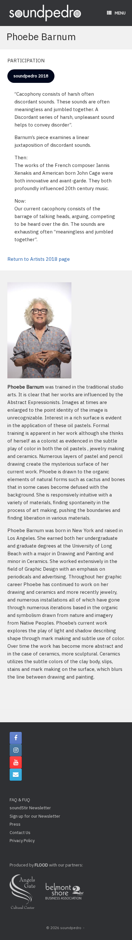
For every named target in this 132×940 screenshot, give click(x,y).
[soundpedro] (44, 13)
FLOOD (41, 865)
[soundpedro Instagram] (16, 750)
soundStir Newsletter (30, 808)
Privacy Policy (22, 840)
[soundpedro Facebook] (16, 738)
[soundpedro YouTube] (16, 762)
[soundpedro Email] (16, 775)
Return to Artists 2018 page (38, 259)
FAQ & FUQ (20, 800)
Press (15, 824)
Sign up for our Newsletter (35, 816)
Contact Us (20, 832)
